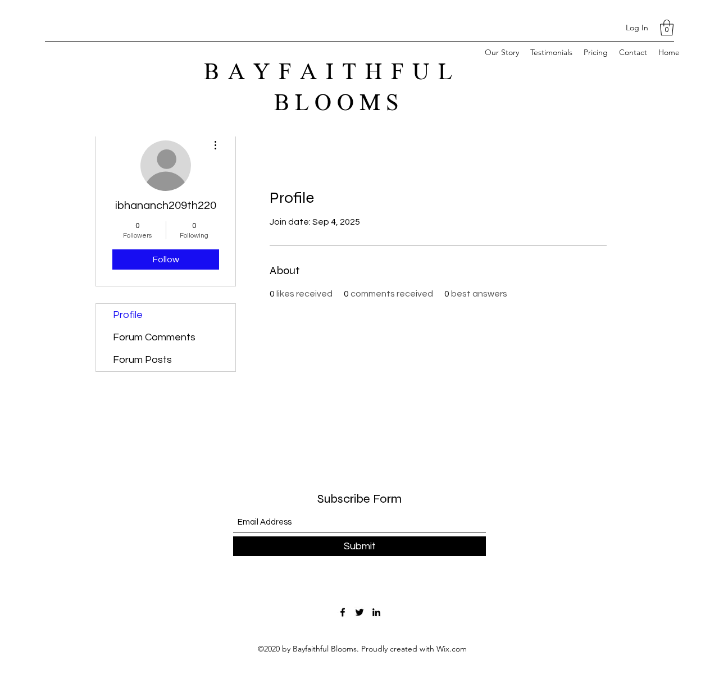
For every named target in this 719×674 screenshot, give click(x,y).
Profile (128, 314)
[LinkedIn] (376, 612)
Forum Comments (154, 337)
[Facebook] (342, 612)
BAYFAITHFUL (339, 72)
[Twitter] (359, 612)
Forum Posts (142, 359)
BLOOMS (339, 103)
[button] (667, 28)
